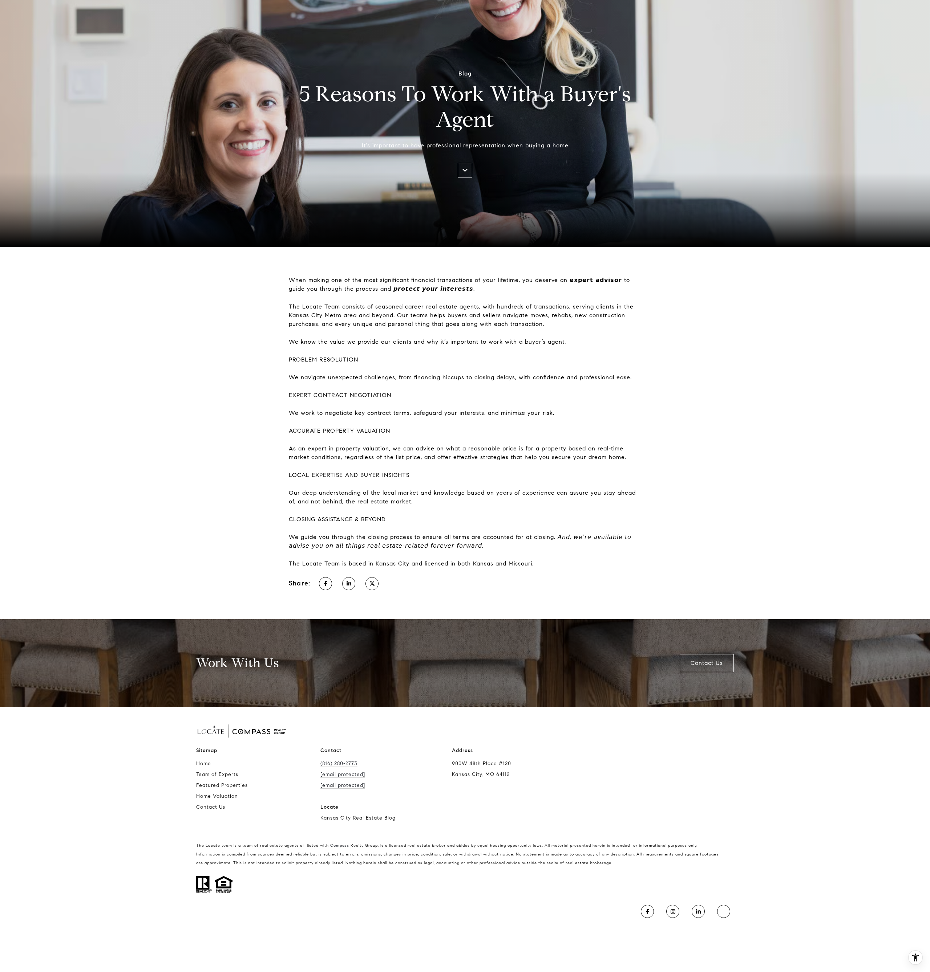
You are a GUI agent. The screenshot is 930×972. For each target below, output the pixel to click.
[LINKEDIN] (698, 911)
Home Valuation (217, 796)
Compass (339, 845)
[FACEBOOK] (647, 911)
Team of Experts (217, 774)
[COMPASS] (723, 911)
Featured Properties (222, 785)
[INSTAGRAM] (672, 911)
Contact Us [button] (707, 662)
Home (203, 763)
